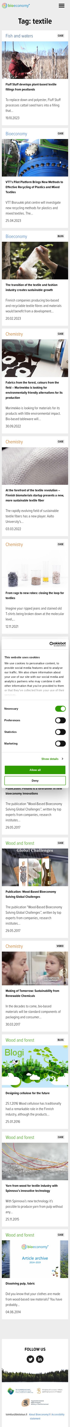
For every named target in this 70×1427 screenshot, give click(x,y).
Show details (49, 758)
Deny (35, 780)
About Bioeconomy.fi (39, 1414)
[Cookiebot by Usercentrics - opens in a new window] (50, 644)
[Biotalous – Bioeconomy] (16, 5)
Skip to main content (15, 12)
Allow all (35, 769)
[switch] (60, 720)
